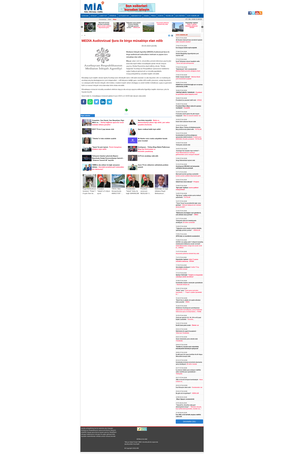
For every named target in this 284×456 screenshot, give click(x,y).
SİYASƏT (94, 16)
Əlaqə (114, 19)
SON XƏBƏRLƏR (193, 16)
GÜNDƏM (84, 16)
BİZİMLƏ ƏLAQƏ (142, 439)
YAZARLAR (169, 16)
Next (202, 27)
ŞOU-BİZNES (180, 16)
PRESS (153, 16)
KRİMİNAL (113, 16)
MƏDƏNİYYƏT (136, 16)
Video (109, 19)
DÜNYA (160, 16)
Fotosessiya (102, 19)
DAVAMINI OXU (189, 421)
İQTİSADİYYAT (124, 16)
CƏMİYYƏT (103, 16)
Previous (82, 27)
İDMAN (146, 16)
